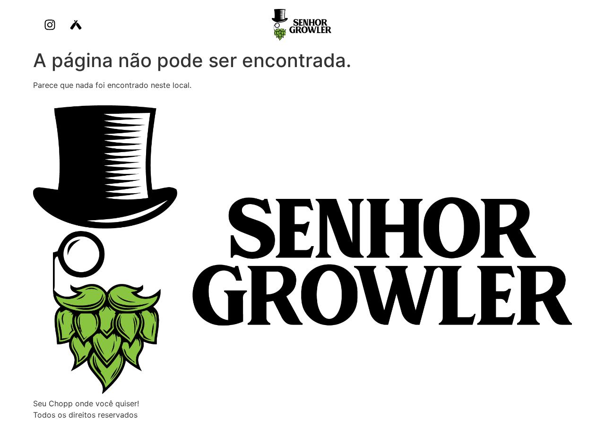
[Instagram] (49, 25)
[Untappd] (75, 25)
